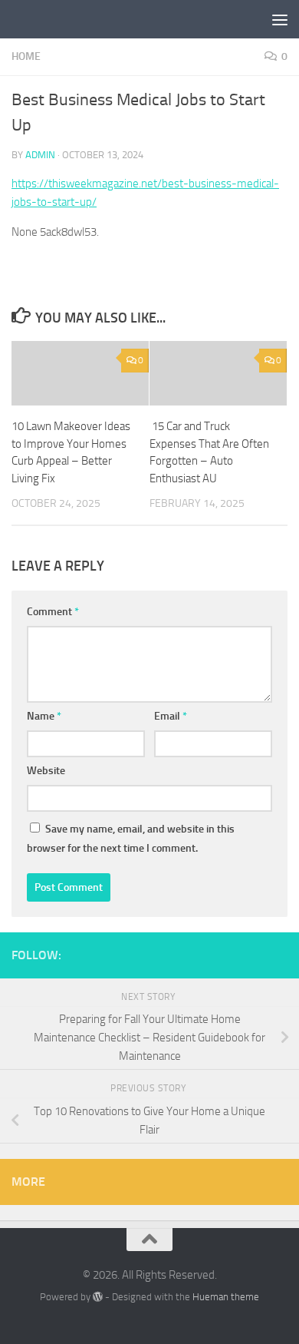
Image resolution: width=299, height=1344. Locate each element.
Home (26, 56)
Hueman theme (225, 1297)
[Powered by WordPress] (98, 1297)
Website (46, 770)
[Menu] (280, 19)
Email (170, 716)
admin (40, 155)
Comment (53, 611)
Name (44, 716)
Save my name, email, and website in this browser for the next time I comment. (131, 839)
